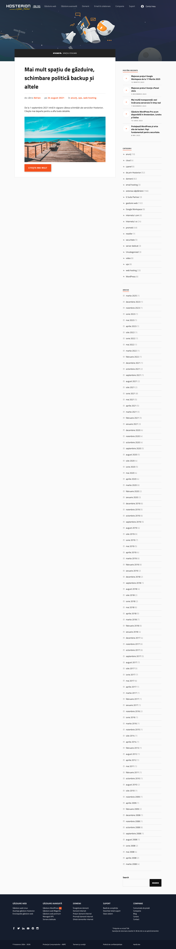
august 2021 (131, 381)
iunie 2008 (130, 845)
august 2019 (131, 528)
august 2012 (131, 754)
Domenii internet (79, 910)
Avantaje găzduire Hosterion (24, 910)
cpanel (129, 166)
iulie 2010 (130, 790)
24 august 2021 (56, 97)
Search (126, 877)
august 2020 (131, 454)
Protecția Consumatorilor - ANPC (54, 944)
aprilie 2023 (131, 326)
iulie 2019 (130, 534)
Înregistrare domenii (81, 908)
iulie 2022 (130, 332)
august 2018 (131, 589)
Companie (137, 910)
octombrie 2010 (133, 778)
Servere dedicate (49, 919)
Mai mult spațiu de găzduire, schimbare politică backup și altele (59, 78)
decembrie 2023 (133, 301)
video (128, 258)
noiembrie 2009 (133, 796)
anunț (74, 97)
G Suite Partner (132, 197)
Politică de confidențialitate (112, 944)
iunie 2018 (130, 601)
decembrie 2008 (133, 815)
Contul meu (151, 6)
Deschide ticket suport (111, 910)
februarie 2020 (132, 491)
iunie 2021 (130, 393)
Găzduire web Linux (20, 908)
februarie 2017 (132, 699)
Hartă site (136, 944)
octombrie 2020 (133, 442)
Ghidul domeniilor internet (83, 919)
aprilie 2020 (131, 479)
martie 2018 (131, 619)
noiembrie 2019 (133, 509)
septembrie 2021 (133, 375)
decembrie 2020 (133, 430)
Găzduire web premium (52, 913)
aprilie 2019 (131, 552)
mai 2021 (130, 399)
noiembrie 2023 (133, 307)
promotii (129, 227)
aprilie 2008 (131, 858)
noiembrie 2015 (133, 729)
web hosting (89, 97)
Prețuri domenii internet (82, 913)
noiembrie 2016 (133, 711)
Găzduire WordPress (52, 908)
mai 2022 (130, 344)
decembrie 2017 (133, 638)
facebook (14, 928)
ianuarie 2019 (132, 570)
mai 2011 (130, 766)
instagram (37, 928)
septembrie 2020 (133, 448)
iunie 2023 (130, 314)
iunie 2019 (130, 540)
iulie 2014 (130, 735)
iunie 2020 (130, 466)
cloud (128, 160)
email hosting (132, 184)
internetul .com (132, 215)
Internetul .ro (131, 221)
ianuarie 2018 (132, 631)
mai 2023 (130, 320)
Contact (136, 919)
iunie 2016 (130, 717)
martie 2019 (131, 558)
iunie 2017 (130, 674)
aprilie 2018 (131, 613)
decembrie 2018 (133, 576)
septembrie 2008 (133, 833)
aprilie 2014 (131, 741)
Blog (135, 913)
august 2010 (131, 784)
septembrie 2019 (133, 521)
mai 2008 (130, 851)
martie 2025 (131, 295)
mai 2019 (130, 546)
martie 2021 (131, 411)
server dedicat (132, 245)
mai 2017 (130, 680)
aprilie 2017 (131, 686)
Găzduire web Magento (52, 910)
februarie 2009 (132, 809)
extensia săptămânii (134, 191)
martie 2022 (131, 350)
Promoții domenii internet (83, 916)
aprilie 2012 (131, 760)
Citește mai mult (37, 167)
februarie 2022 (132, 356)
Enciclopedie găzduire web (23, 913)
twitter (18, 928)
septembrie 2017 (133, 656)
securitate (130, 239)
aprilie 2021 (131, 405)
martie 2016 (131, 723)
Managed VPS (48, 916)
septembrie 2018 (133, 583)
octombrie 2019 (133, 515)
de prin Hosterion (133, 172)
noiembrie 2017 (133, 644)
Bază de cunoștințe (110, 908)
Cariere (136, 916)
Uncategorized (132, 252)
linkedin (23, 928)
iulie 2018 (130, 595)
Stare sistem (108, 913)
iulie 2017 (130, 668)
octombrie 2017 (133, 650)
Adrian (37, 97)
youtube (28, 928)
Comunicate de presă (141, 908)
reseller (129, 233)
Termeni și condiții (79, 944)
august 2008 (131, 839)
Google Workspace (134, 209)
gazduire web (131, 203)
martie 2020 (131, 485)
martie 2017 (131, 693)
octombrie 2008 (133, 827)
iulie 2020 (130, 460)
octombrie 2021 (133, 369)
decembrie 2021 (133, 363)
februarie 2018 (132, 625)
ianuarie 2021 (132, 424)
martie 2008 (131, 864)
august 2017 (131, 662)
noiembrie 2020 (133, 436)
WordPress (131, 276)
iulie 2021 (130, 387)
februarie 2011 (132, 772)
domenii (129, 178)
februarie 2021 (132, 417)
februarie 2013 (132, 748)
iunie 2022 (130, 338)
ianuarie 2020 (132, 497)
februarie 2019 (132, 564)
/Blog (36, 6)
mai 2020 (130, 473)
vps (80, 97)
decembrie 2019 (133, 503)
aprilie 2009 (131, 803)
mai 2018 (130, 607)
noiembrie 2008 (133, 821)
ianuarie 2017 (132, 705)
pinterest (33, 928)
